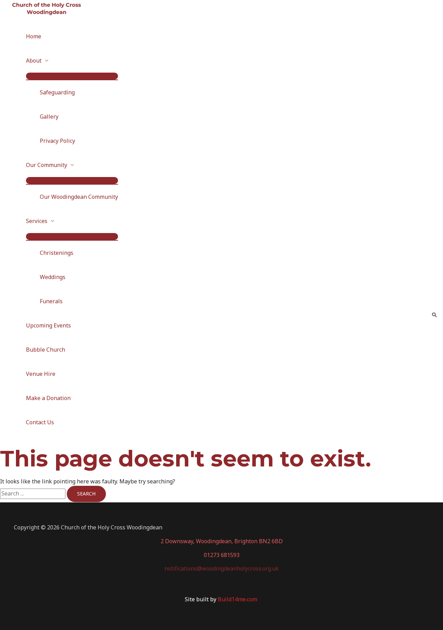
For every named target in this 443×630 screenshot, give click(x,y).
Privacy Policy (57, 141)
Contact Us (40, 422)
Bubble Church (45, 349)
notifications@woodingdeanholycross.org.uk (221, 568)
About (34, 60)
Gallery (49, 116)
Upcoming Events (48, 325)
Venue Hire (40, 374)
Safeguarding (57, 92)
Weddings (52, 277)
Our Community (46, 165)
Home (33, 36)
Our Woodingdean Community (79, 197)
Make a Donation (48, 398)
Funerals (51, 301)
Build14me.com (238, 599)
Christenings (56, 253)
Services (36, 221)
